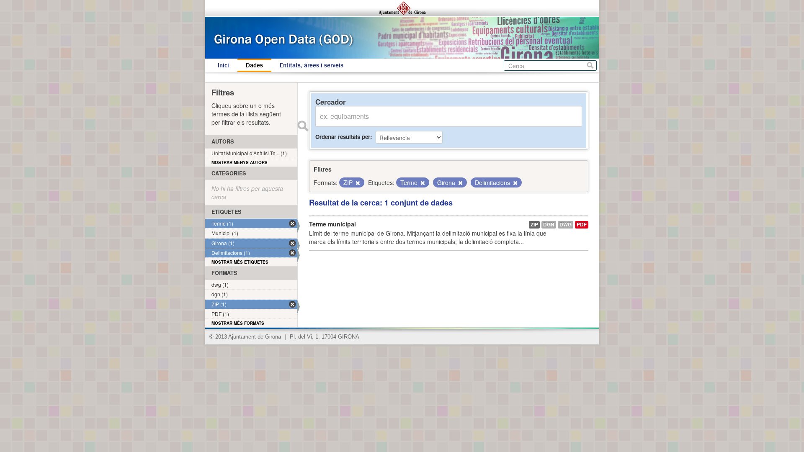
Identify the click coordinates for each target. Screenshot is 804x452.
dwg (565, 224)
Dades (254, 65)
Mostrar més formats (237, 323)
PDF (582, 224)
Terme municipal (332, 224)
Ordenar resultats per (342, 137)
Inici (223, 65)
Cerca (590, 65)
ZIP (534, 224)
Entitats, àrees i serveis (311, 65)
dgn (548, 224)
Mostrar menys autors (239, 162)
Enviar (302, 126)
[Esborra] (357, 183)
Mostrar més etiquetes (239, 262)
